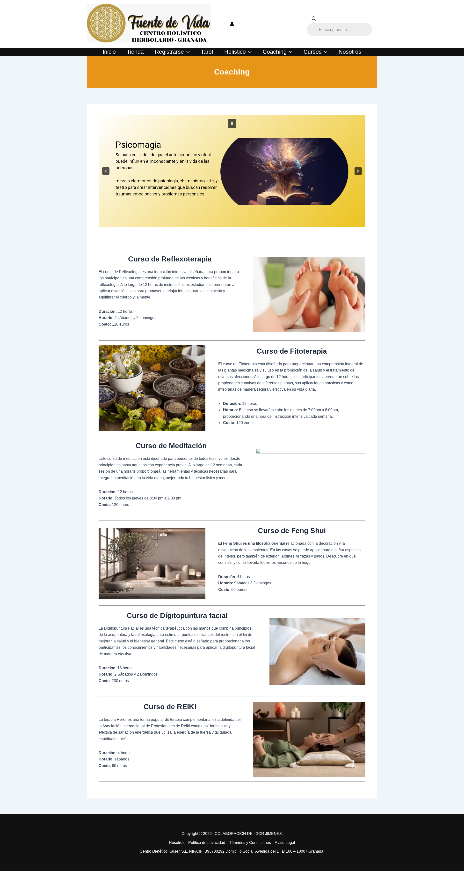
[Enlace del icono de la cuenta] (232, 24)
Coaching (275, 52)
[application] (187, 51)
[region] (232, 179)
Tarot (207, 52)
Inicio (109, 52)
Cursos (313, 52)
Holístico (235, 52)
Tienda (135, 52)
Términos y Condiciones (250, 843)
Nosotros (350, 52)
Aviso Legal (285, 843)
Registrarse (169, 52)
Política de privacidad (206, 843)
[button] (232, 123)
